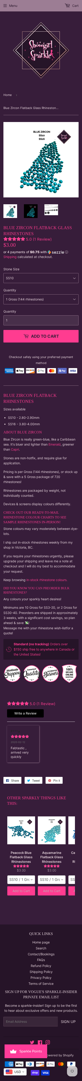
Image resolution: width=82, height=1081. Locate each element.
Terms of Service (41, 983)
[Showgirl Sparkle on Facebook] (40, 1043)
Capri (15, 449)
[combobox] (21, 879)
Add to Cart (21, 891)
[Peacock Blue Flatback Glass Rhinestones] (21, 830)
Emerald (55, 444)
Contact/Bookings (41, 954)
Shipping (10, 257)
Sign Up (68, 1021)
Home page (41, 942)
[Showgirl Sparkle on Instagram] (48, 1043)
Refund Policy (41, 966)
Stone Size (11, 269)
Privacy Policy (41, 978)
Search (41, 948)
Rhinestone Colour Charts (29, 517)
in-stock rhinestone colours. (46, 580)
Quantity (9, 290)
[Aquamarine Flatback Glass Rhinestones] (52, 830)
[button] (41, 252)
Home (7, 95)
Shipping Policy (41, 972)
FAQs (41, 960)
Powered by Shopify (59, 1055)
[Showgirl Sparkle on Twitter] (32, 1043)
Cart (75, 6)
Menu (13, 6)
